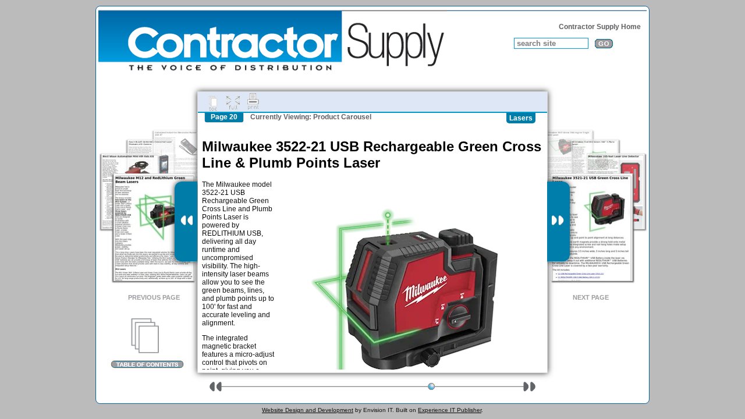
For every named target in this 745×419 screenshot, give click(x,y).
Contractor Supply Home (600, 27)
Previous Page (154, 297)
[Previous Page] (186, 222)
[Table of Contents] (147, 343)
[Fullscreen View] (233, 102)
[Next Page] (558, 222)
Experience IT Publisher (449, 410)
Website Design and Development (307, 410)
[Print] (253, 102)
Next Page (591, 297)
